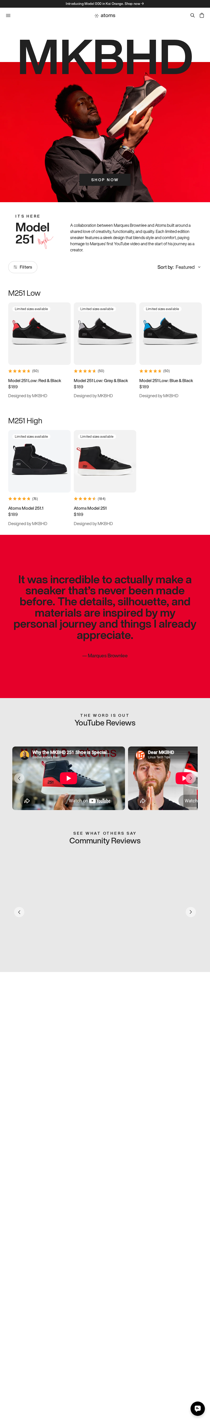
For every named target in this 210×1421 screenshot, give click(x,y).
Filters (26, 267)
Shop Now (105, 179)
